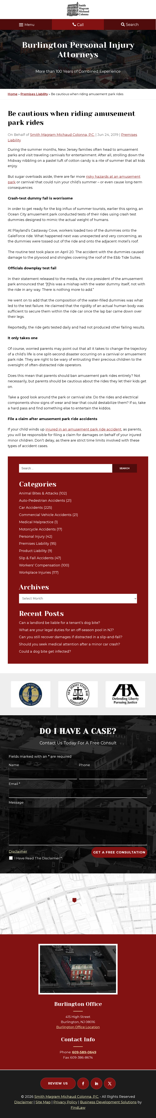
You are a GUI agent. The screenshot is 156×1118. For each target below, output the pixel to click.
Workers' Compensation (39, 565)
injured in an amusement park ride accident (83, 429)
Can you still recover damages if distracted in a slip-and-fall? (70, 637)
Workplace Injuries (35, 572)
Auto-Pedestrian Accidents (42, 500)
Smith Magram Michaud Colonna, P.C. (62, 135)
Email (14, 784)
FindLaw (78, 1108)
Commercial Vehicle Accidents (45, 515)
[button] (26, 23)
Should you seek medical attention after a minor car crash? (69, 644)
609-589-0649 (84, 1052)
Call (80, 24)
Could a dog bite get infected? (45, 651)
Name (14, 765)
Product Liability (33, 551)
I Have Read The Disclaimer (38, 858)
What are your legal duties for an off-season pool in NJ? (66, 630)
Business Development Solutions (108, 1102)
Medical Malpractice (36, 522)
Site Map (43, 1102)
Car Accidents (31, 508)
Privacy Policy (65, 1102)
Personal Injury (32, 536)
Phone (84, 765)
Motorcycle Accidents (37, 529)
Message (16, 802)
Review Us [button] (58, 1083)
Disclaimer (18, 851)
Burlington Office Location (78, 1027)
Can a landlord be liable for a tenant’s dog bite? (59, 623)
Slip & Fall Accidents (36, 558)
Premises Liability (34, 543)
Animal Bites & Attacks (38, 493)
